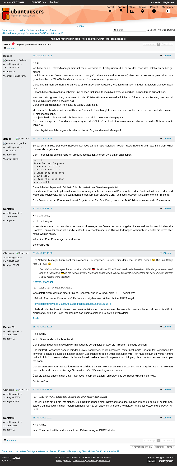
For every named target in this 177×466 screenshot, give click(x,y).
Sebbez (7, 56)
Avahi (36, 318)
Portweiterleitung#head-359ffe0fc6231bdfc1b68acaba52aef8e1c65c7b (72, 304)
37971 (16, 265)
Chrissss (8, 253)
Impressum (91, 460)
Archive (14, 30)
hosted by (7, 2)
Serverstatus (104, 460)
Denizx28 (8, 209)
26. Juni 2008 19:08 (42, 326)
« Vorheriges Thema (142, 446)
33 (14, 220)
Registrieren (169, 2)
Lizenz (59, 460)
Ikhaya (142, 7)
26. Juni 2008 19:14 (42, 389)
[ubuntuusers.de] (23, 14)
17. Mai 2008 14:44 (42, 138)
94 (14, 71)
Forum (121, 7)
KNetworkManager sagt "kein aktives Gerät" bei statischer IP (32, 33)
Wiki (132, 7)
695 (15, 154)
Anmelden (156, 2)
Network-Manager (43, 282)
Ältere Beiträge (27, 30)
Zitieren (167, 55)
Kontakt (67, 460)
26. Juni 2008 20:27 (42, 417)
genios (7, 139)
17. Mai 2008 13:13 (42, 55)
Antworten (12, 48)
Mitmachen (168, 7)
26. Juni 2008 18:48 (42, 208)
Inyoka (16, 457)
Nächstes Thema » (164, 446)
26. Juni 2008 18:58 (42, 253)
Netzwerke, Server (47, 30)
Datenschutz (79, 460)
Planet (154, 7)
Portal (110, 7)
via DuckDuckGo (166, 30)
